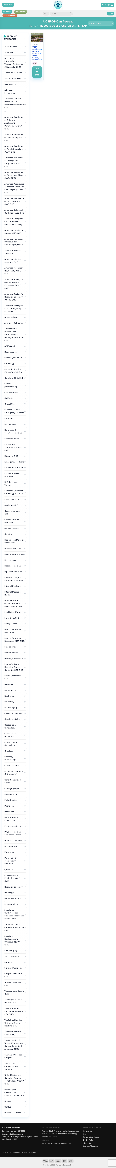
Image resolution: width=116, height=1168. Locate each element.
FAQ (85, 1134)
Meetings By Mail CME (14, 658)
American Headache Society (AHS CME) (13, 231)
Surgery (8, 962)
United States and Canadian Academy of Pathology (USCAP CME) (14, 1079)
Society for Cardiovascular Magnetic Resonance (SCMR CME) (14, 914)
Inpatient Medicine (13, 572)
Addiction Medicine (13, 73)
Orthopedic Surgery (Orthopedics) (13, 772)
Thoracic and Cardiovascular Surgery (11, 1066)
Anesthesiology (11, 317)
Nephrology (9, 696)
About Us (87, 1143)
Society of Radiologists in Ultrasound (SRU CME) (12, 940)
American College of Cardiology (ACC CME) (14, 211)
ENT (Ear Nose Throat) (10, 483)
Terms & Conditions (91, 1137)
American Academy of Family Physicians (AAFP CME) (13, 149)
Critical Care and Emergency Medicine (14, 411)
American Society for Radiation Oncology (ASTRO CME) (14, 297)
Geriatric (8, 534)
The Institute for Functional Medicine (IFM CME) (13, 1011)
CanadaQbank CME (13, 358)
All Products (10, 84)
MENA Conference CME (12, 677)
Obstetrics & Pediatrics (10, 735)
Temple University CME (12, 983)
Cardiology (9, 363)
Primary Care (10, 846)
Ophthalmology (11, 765)
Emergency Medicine (14, 462)
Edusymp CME (11, 456)
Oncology (8, 751)
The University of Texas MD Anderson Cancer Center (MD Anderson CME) (13, 1044)
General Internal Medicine (11, 521)
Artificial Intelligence (13, 323)
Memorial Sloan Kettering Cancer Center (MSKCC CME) (13, 667)
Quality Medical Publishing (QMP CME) (12, 878)
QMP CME (9, 869)
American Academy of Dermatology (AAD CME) (14, 137)
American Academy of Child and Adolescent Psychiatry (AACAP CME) (13, 123)
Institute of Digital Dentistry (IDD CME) (13, 578)
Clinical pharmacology (11, 385)
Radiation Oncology (13, 887)
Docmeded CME (11, 439)
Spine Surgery (10, 951)
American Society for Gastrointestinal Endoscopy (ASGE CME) (14, 283)
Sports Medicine (11, 956)
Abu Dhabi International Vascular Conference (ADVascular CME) (13, 62)
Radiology (9, 893)
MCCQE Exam (10, 624)
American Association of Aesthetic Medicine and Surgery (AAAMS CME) (14, 188)
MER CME (8, 684)
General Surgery (11, 528)
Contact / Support (90, 1146)
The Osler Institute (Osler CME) (12, 1033)
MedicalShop (10, 647)
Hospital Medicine (12, 566)
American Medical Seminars (12, 252)
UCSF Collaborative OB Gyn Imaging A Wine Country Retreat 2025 (37, 53)
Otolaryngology (11, 789)
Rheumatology (11, 904)
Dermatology (10, 424)
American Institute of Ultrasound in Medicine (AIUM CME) (14, 242)
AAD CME (8, 52)
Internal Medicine (12, 586)
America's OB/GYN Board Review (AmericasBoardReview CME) (15, 103)
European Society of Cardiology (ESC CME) (14, 492)
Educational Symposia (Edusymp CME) (13, 447)
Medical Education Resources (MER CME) (14, 639)
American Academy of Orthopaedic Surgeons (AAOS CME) (13, 162)
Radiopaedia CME (12, 898)
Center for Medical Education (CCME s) (13, 370)
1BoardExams (10, 47)
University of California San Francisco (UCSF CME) (14, 1093)
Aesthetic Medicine (13, 78)
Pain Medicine (10, 794)
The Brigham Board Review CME (13, 1001)
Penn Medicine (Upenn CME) (11, 818)
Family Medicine (11, 499)
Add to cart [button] (37, 72)
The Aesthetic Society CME (14, 992)
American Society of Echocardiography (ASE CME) (13, 309)
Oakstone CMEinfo (13, 713)
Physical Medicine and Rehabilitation (13, 833)
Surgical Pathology (13, 968)
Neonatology (10, 690)
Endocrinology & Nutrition (11, 474)
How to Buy (88, 1131)
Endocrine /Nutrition (13, 467)
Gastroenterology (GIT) (12, 512)
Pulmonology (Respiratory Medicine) (10, 861)
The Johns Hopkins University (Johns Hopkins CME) (13, 1023)
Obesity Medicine (12, 719)
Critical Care (10, 404)
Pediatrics (9, 812)
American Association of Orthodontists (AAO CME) (14, 201)
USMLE (7, 1107)
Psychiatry (9, 852)
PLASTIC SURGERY (13, 841)
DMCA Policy (88, 1140)
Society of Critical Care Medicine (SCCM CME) (14, 927)
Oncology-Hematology (10, 758)
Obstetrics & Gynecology (10, 726)
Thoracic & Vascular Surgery (13, 1056)
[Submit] (70, 14)
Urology (8, 1101)
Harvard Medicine (12, 548)
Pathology (9, 806)
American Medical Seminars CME (12, 260)
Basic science (10, 352)
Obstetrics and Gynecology (11, 743)
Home (32, 26)
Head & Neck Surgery (14, 554)
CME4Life (8, 398)
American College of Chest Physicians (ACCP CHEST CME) (13, 221)
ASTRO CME (9, 346)
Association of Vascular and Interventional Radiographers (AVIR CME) (14, 334)
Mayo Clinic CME (11, 618)
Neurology (9, 702)
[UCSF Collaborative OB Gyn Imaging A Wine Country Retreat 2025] (37, 38)
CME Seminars (11, 392)
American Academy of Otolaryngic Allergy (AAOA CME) (14, 175)
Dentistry (8, 418)
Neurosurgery (10, 708)
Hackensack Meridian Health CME (14, 541)
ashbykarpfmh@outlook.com (59, 1143)
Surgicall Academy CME (13, 975)
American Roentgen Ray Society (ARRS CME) (13, 271)
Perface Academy (12, 826)
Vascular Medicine (12, 1113)
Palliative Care (11, 800)
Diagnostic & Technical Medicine (13, 431)
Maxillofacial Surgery (13, 612)
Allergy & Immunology (10, 91)
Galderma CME (11, 505)
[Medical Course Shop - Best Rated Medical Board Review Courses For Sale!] (58, 5)
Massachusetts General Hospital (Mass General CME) (13, 603)
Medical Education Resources (13, 631)
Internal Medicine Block (12, 593)
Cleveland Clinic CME (13, 378)
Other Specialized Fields (12, 781)
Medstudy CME (11, 653)
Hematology (10, 560)
